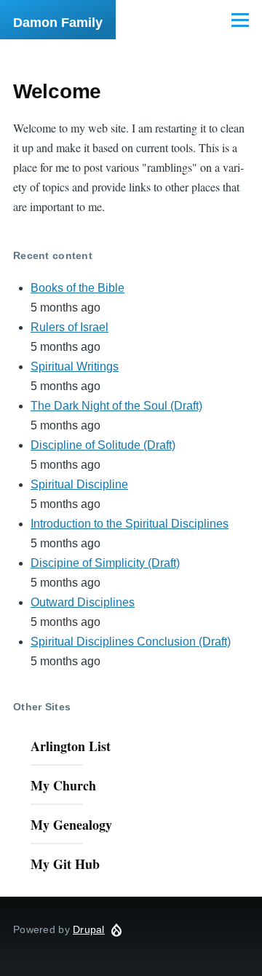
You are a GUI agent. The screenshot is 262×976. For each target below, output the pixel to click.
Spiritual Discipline (79, 484)
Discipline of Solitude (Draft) (103, 445)
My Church (63, 785)
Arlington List (71, 746)
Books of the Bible (77, 288)
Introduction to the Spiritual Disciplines (130, 523)
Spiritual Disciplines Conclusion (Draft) (131, 641)
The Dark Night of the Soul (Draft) (116, 406)
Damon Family (58, 22)
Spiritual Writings (75, 366)
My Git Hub (65, 863)
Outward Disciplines (83, 602)
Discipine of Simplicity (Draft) (105, 563)
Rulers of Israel (69, 327)
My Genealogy (71, 824)
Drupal (89, 929)
